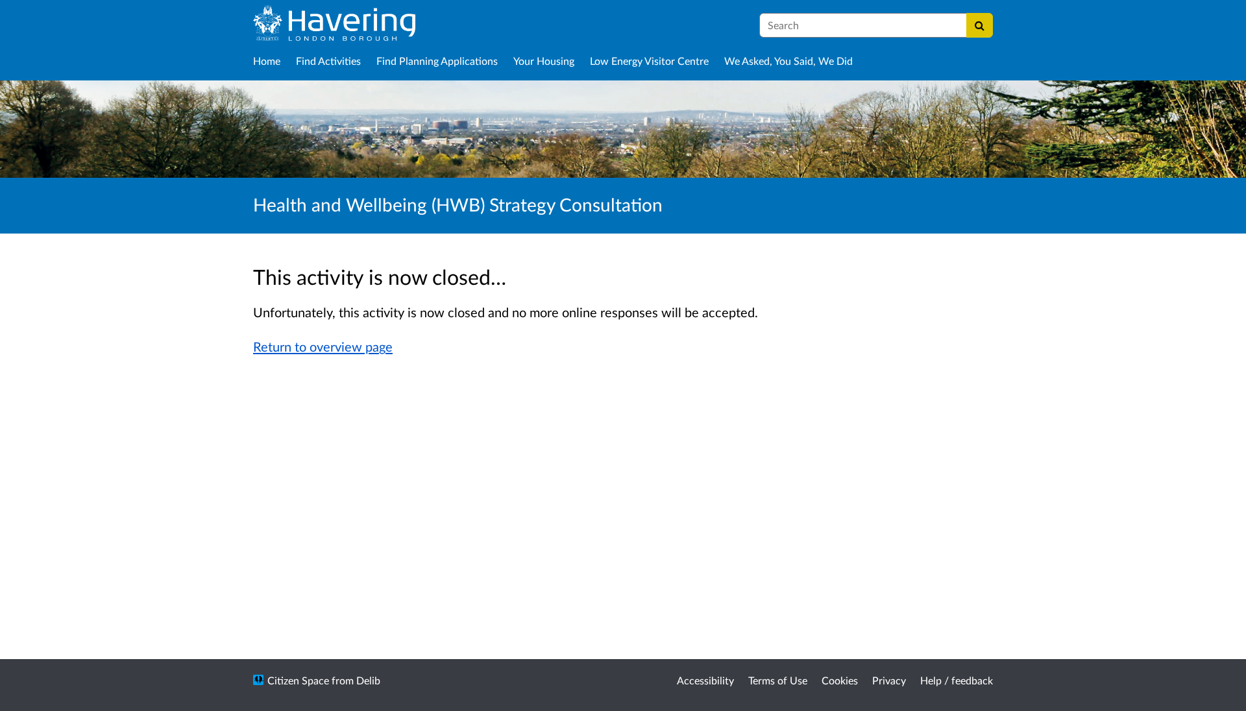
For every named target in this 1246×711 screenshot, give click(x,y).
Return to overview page (323, 346)
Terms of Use (777, 680)
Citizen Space (298, 680)
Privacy (889, 680)
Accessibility (705, 680)
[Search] (979, 25)
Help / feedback (956, 680)
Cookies (840, 680)
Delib (368, 680)
